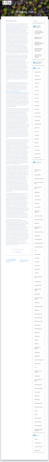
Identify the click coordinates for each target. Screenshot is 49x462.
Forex (36, 250)
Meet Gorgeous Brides (39, 321)
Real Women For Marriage (38, 348)
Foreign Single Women (39, 246)
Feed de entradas (38, 442)
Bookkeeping (37, 192)
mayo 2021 (37, 94)
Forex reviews (37, 265)
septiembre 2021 (38, 79)
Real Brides (37, 343)
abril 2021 (36, 98)
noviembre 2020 (38, 116)
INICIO (38, 2)
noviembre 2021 (38, 72)
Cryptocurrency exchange (37, 211)
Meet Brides (37, 310)
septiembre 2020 (38, 124)
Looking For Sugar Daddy (38, 290)
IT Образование (38, 281)
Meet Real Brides (38, 325)
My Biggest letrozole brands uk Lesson (38, 38)
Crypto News (37, 203)
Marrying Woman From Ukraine (39, 298)
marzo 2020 (37, 146)
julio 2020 (36, 131)
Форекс (36, 414)
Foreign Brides (37, 235)
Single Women (37, 356)
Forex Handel (37, 258)
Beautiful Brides (38, 174)
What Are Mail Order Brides (38, 380)
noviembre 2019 (38, 157)
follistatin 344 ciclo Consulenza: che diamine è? (38, 56)
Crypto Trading (37, 207)
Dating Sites (37, 223)
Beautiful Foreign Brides (39, 178)
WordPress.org (37, 450)
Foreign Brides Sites (38, 239)
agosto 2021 (37, 83)
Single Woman (37, 352)
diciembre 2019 (37, 153)
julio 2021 (36, 86)
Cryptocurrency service (39, 219)
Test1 (36, 367)
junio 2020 (37, 135)
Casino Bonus (37, 196)
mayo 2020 (37, 139)
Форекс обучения (38, 425)
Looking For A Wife (38, 285)
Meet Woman (37, 332)
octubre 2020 (37, 120)
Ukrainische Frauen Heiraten (38, 372)
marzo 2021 (37, 101)
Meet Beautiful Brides (39, 306)
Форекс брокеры (38, 418)
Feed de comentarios (39, 446)
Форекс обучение (38, 421)
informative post (9, 30)
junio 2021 (37, 90)
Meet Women (37, 336)
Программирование (38, 403)
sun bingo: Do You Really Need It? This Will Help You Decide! (39, 43)
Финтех (36, 410)
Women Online (37, 392)
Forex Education (38, 254)
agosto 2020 (37, 127)
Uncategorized (18, 251)
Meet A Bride (37, 302)
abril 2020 (36, 142)
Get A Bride (37, 272)
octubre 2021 (37, 75)
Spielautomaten (38, 363)
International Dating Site (38, 277)
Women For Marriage (38, 388)
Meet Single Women (38, 328)
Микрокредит (37, 399)
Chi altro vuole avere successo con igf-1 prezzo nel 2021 (39, 50)
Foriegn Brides (37, 269)
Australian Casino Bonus (38, 170)
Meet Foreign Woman (39, 317)
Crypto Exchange (38, 199)
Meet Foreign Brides (38, 313)
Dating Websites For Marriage (38, 228)
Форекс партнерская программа (39, 430)
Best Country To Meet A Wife (39, 183)
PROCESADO (44, 2)
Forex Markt (37, 261)
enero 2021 (37, 109)
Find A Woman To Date (39, 232)
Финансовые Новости (39, 407)
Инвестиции (37, 395)
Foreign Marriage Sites (39, 243)
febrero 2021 (37, 105)
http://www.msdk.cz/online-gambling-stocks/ (14, 92)
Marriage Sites (37, 294)
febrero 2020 (37, 150)
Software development (39, 359)
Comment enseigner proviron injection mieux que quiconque (39, 32)
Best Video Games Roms (38, 188)
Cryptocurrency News (39, 215)
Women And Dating (38, 384)
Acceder (36, 439)
